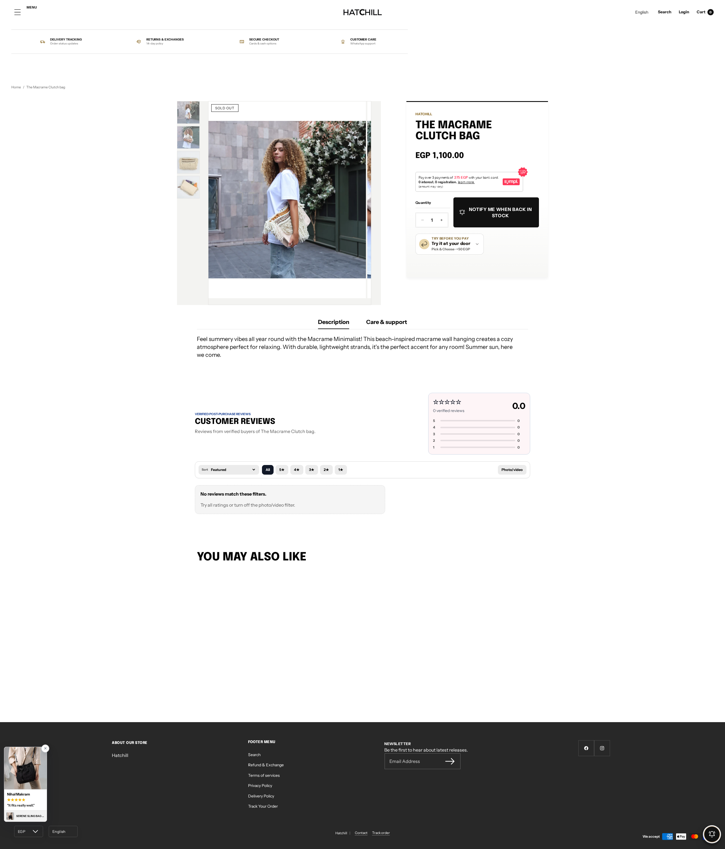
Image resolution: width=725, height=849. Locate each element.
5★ (282, 470)
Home (16, 87)
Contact (361, 833)
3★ (311, 470)
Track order (381, 833)
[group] (188, 112)
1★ (340, 470)
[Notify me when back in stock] (712, 834)
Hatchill (423, 114)
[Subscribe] (450, 761)
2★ (326, 470)
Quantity (423, 202)
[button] (664, 12)
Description (333, 322)
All (268, 470)
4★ (297, 470)
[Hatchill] (362, 12)
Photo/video (512, 470)
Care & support (386, 322)
